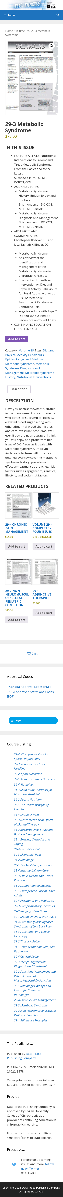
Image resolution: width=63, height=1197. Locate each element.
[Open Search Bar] (58, 15)
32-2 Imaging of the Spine (30, 911)
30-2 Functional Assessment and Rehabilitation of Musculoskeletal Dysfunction (35, 975)
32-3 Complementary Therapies (34, 906)
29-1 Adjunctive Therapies (30, 1020)
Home (9, 31)
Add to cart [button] (16, 546)
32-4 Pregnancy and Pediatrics (34, 901)
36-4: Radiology (24, 784)
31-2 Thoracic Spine (27, 941)
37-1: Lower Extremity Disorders (34, 779)
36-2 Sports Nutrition (28, 799)
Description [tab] (18, 389)
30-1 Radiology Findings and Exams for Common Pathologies (32, 990)
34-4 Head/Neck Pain (27, 849)
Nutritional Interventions (34, 377)
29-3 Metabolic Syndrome (30, 1005)
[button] (51, 46)
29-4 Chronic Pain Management (34, 1000)
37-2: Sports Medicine (28, 774)
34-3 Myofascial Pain (27, 855)
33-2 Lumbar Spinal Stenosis (32, 886)
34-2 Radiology (23, 860)
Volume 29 (22, 31)
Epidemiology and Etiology (24, 359)
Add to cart (16, 339)
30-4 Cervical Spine (26, 956)
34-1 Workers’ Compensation (33, 865)
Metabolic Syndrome (19, 364)
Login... (19, 720)
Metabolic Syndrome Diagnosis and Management (27, 368)
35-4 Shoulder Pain (26, 815)
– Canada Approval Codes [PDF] (29, 687)
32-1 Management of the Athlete (35, 917)
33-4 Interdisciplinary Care (31, 870)
